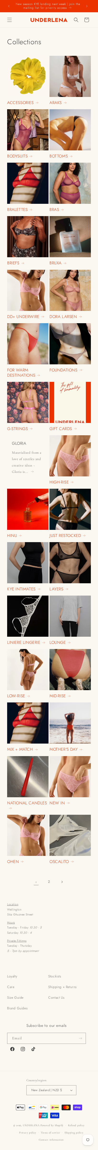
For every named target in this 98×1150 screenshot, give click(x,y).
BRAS (54, 209)
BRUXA (55, 263)
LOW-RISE (16, 695)
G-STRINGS (17, 428)
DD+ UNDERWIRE (23, 316)
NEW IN (57, 803)
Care (10, 986)
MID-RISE (57, 695)
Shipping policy (73, 1132)
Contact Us (56, 997)
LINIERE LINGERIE (23, 642)
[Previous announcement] (9, 6)
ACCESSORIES (20, 102)
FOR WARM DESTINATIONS (21, 372)
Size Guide (15, 997)
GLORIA (19, 443)
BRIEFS (13, 263)
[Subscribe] (80, 1038)
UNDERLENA (31, 1125)
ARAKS (55, 102)
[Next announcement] (87, 6)
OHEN (13, 861)
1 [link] (36, 882)
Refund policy (76, 1125)
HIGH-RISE (59, 482)
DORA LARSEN (63, 316)
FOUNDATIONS (63, 370)
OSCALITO (59, 861)
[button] (9, 20)
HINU (12, 535)
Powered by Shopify (52, 1125)
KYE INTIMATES (21, 589)
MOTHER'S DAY (63, 749)
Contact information (51, 1139)
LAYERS (56, 589)
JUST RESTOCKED (65, 535)
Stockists (54, 976)
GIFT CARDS (60, 428)
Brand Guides (17, 1008)
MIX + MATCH (20, 749)
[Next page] (62, 882)
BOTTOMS (58, 156)
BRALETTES (17, 209)
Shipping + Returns (62, 986)
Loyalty (12, 976)
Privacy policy (27, 1132)
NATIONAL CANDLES (27, 803)
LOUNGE (57, 642)
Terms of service (50, 1132)
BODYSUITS (17, 156)
